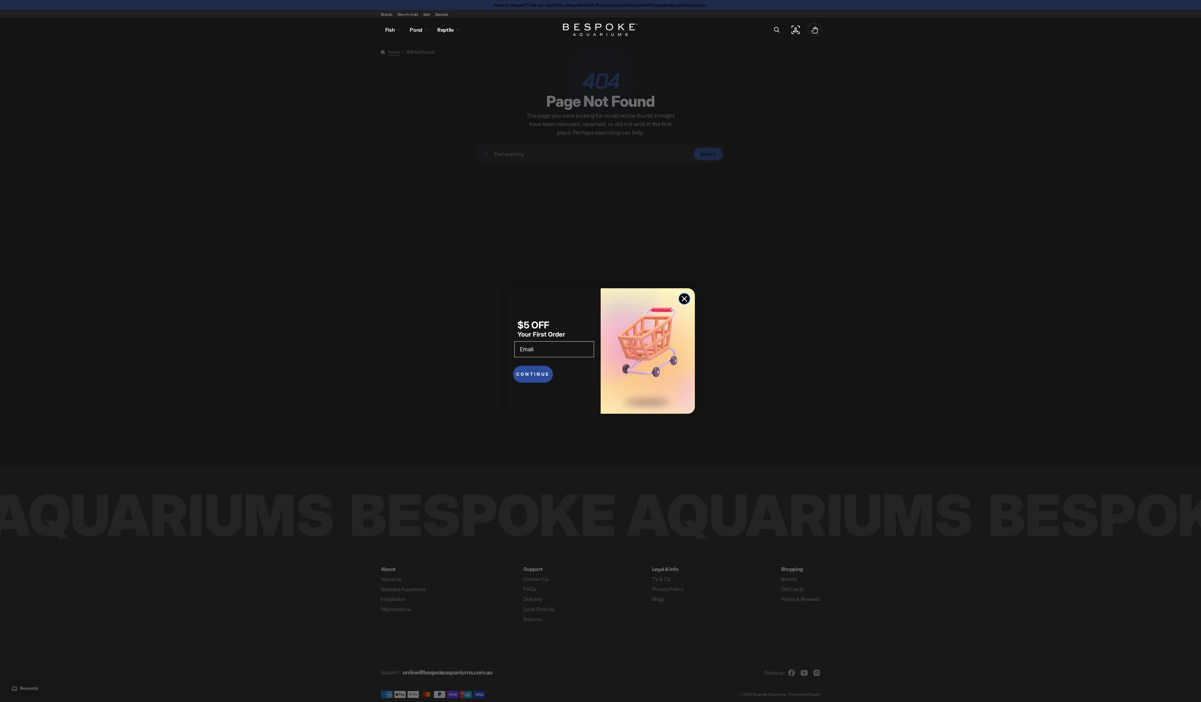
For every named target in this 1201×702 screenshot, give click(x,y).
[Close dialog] (684, 298)
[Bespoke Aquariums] (600, 30)
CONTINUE (533, 374)
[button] (777, 30)
